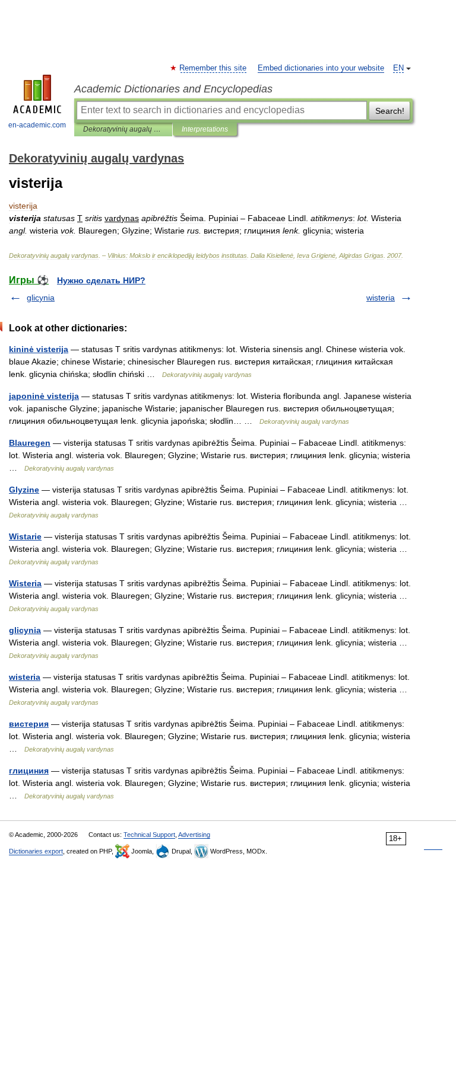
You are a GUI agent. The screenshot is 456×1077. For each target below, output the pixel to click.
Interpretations (205, 129)
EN (398, 68)
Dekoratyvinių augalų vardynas (123, 129)
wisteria (380, 297)
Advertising (194, 834)
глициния (29, 770)
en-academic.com (37, 125)
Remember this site (213, 68)
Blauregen (29, 443)
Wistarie (25, 536)
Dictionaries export (36, 851)
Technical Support (149, 834)
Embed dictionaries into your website (321, 68)
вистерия (29, 723)
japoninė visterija (44, 396)
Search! (389, 111)
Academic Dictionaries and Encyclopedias (173, 89)
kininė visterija (38, 349)
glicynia (41, 297)
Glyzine (24, 489)
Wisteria (25, 583)
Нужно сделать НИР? (101, 280)
